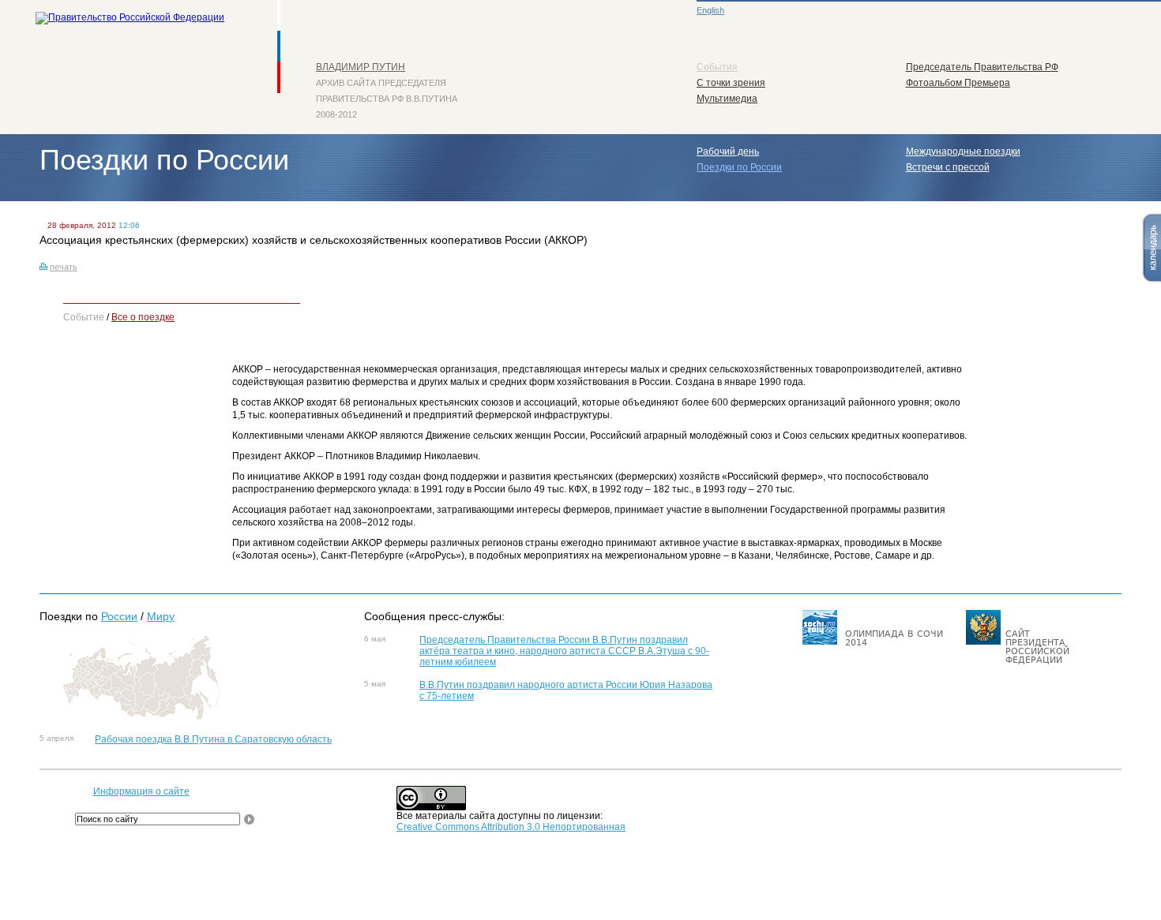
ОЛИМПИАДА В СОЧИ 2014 (894, 638)
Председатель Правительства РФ (982, 67)
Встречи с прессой (948, 167)
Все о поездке (143, 317)
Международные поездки (963, 151)
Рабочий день (728, 151)
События (717, 67)
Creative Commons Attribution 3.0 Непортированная (511, 826)
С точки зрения (731, 82)
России (119, 616)
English (710, 10)
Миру (161, 616)
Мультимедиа (727, 98)
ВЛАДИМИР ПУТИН (360, 67)
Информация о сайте (141, 791)
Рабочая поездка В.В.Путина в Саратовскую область (213, 739)
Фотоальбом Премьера (958, 82)
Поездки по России (739, 167)
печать (63, 266)
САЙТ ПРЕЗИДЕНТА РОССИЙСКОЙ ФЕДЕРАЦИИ (1037, 647)
